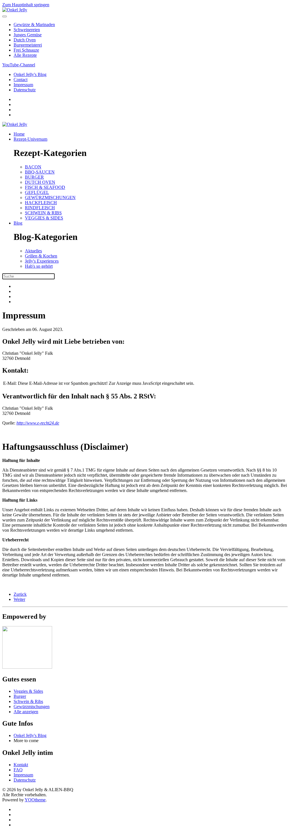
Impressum (23, 84)
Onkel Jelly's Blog (30, 74)
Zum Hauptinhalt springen (25, 4)
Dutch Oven (25, 39)
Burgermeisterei (28, 45)
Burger (20, 696)
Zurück (20, 594)
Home (19, 134)
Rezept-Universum (30, 139)
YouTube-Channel (18, 64)
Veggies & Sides (28, 691)
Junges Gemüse (28, 34)
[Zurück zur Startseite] (14, 9)
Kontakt (21, 764)
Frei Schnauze (26, 50)
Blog (18, 223)
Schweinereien (27, 29)
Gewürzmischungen (32, 706)
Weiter (19, 599)
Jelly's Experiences (42, 261)
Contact (20, 79)
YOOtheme (35, 799)
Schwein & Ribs (28, 701)
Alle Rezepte (25, 55)
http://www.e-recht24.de (37, 423)
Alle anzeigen (26, 711)
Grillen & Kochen (41, 256)
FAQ (18, 769)
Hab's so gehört (39, 266)
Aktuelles (33, 250)
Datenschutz (25, 89)
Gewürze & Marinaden (34, 24)
